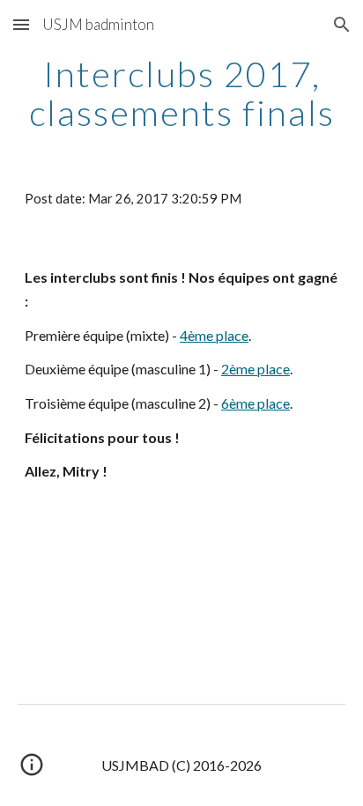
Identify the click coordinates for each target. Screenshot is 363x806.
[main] (181, 93)
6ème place (255, 403)
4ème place (214, 335)
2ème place (255, 368)
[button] (21, 24)
